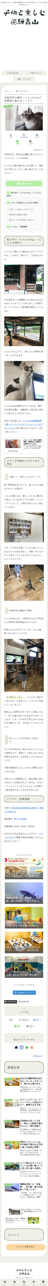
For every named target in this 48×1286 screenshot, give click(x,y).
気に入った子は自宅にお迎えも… (22, 220)
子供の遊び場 (11, 1002)
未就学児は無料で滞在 (18, 215)
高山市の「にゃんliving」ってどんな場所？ (24, 194)
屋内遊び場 (25, 1002)
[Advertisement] (24, 48)
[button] (30, 142)
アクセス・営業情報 (19, 227)
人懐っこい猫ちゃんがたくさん (21, 209)
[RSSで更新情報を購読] (32, 1047)
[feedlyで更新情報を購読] (27, 1047)
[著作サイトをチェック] (16, 1047)
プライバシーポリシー (24, 1278)
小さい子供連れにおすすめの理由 (24, 203)
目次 (22, 183)
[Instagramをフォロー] (21, 1047)
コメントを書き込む (25, 1246)
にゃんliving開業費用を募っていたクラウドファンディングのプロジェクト (23, 424)
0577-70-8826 (20, 819)
